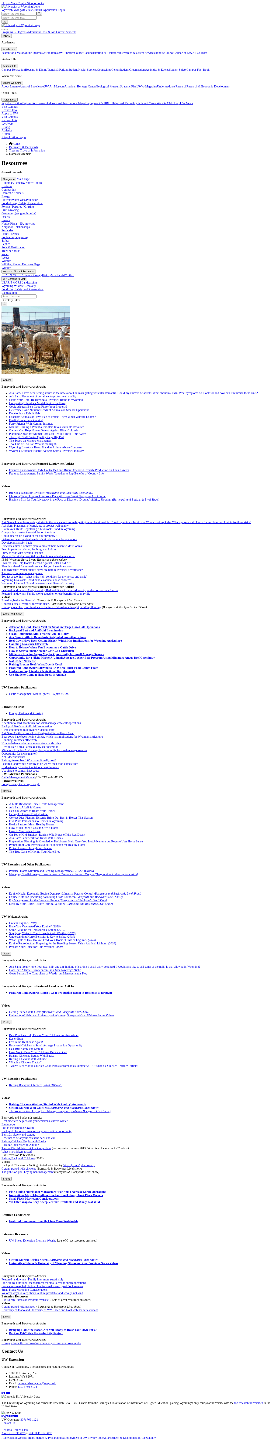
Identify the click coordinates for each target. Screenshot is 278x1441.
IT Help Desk (116, 103)
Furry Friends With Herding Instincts (31, 423)
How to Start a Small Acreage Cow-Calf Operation (41, 650)
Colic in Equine (22, 923)
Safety (5, 240)
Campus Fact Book (198, 69)
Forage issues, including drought (21, 784)
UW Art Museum (54, 86)
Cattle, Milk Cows (12, 614)
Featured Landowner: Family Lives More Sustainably (43, 1221)
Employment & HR (96, 103)
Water (5, 254)
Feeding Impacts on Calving (26, 420)
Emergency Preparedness (49, 1437)
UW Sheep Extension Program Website (32, 1240)
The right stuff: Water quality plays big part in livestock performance (42, 569)
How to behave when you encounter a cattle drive (31, 743)
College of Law (183, 52)
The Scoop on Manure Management (30, 440)
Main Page (23, 179)
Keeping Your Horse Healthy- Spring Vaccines (61, 903)
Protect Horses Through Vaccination (30, 848)
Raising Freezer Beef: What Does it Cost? (35, 664)
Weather (69, 275)
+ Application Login (53, 10)
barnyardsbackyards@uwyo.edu (37, 1383)
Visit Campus (10, 106)
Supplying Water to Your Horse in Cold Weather (42, 933)
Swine (6, 1316)
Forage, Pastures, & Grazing (26, 713)
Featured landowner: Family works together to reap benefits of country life (46, 593)
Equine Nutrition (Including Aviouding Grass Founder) (66, 897)
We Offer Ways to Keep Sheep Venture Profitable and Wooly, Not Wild (54, 1202)
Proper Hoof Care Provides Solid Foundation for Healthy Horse (47, 844)
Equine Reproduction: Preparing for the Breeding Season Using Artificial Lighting (62, 943)
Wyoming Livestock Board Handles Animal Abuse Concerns (45, 447)
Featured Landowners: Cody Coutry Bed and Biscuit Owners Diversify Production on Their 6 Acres (69, 470)
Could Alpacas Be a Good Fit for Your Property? (38, 406)
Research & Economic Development (208, 86)
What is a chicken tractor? (17, 1151)
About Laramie (11, 86)
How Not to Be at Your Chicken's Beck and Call (38, 1052)
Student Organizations (132, 69)
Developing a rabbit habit (17, 542)
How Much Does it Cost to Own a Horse (33, 827)
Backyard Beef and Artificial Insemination (36, 630)
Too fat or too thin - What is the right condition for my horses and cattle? (45, 576)
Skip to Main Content (14, 3)
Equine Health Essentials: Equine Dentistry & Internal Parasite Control (75, 893)
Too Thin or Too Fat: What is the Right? (33, 444)
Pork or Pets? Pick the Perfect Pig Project (36, 1333)
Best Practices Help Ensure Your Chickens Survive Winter (43, 1035)
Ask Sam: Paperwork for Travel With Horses (36, 838)
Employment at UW (76, 1437)
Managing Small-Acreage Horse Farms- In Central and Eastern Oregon (73, 874)
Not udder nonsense (13, 757)
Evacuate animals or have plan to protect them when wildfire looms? (42, 546)
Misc (54, 275)
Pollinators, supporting (15, 237)
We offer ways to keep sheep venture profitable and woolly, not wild (42, 1293)
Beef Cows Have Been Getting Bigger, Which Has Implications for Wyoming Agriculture (65, 640)
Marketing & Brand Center (141, 103)
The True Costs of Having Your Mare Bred (34, 851)
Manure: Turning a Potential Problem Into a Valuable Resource (46, 427)
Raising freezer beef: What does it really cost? (29, 760)
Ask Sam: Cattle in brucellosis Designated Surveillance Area (38, 733)
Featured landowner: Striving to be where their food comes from (40, 763)
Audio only (88, 1165)
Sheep (6, 1178)
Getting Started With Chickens (54, 1107)
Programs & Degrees (14, 32)
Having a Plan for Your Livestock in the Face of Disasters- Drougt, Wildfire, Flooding (84, 499)
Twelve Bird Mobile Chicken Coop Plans (26, 1148)
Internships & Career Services (137, 52)
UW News (186, 103)
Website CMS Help (168, 103)
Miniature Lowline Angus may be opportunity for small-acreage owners (44, 750)
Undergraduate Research (171, 86)
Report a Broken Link (15, 1429)
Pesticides (7, 230)
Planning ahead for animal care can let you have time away (37, 566)
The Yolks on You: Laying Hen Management (59, 1111)
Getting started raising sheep (18, 1306)
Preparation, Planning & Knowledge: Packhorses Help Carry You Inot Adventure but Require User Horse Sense (76, 841)
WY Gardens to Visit (14, 278)
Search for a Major (13, 52)
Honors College (164, 52)
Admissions (34, 32)
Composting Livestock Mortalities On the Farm (37, 403)
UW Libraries (66, 52)
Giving (17, 10)
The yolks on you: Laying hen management (28, 1172)
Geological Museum (108, 86)
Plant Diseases (10, 233)
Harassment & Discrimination (123, 1437)
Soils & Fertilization (13, 247)
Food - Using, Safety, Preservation (22, 203)
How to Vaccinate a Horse (24, 831)
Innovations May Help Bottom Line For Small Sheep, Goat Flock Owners (56, 1195)
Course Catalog (83, 52)
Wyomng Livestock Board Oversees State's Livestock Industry (46, 450)
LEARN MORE (12, 275)
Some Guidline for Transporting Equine (37, 929)
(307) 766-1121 (28, 1419)
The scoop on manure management (22, 573)
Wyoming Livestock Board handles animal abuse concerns (36, 580)
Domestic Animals (12, 193)
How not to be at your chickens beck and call (28, 1138)
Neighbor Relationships (16, 227)
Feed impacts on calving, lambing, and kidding (29, 549)
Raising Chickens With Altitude (28, 1059)
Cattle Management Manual (39, 693)
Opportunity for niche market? (20, 753)
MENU (6, 35)
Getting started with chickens (19, 1168)
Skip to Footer (35, 3)
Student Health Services (82, 69)
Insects (6, 216)
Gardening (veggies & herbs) (19, 213)
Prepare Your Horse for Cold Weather (36, 946)
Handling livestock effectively (19, 740)
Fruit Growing (10, 210)
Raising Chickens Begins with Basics (24, 1141)
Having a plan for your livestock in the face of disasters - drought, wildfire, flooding (51, 607)
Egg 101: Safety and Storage (26, 1048)
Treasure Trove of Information (27, 150)
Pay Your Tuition (12, 103)
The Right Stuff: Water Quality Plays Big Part (36, 437)
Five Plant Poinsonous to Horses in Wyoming (36, 821)
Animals (27, 275)
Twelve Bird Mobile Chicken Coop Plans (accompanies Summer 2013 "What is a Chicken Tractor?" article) (73, 1065)
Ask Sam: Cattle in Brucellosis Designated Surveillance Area (47, 637)
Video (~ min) (71, 1165)
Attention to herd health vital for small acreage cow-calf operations (41, 723)
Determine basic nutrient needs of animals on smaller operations (39, 539)
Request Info (9, 110)
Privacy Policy (96, 1437)
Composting (9, 189)
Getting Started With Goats (49, 1012)
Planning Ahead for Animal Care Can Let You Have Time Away (47, 433)
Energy (6, 196)
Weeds (5, 257)
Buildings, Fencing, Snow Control (22, 182)
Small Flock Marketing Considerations (34, 1198)
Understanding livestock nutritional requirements (30, 767)
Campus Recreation (13, 69)
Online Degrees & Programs (41, 52)
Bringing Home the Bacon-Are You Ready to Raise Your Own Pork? (53, 1329)
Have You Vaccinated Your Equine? (35, 926)
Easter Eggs (16, 1038)
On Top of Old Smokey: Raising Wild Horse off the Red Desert (47, 834)
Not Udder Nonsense (22, 661)
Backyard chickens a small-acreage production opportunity (36, 1131)
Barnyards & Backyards (23, 147)
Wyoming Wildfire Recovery (19, 285)
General (7, 380)
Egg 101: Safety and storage (18, 1134)
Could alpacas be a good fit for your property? (29, 535)
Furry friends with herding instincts (22, 552)
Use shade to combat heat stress (20, 770)
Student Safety (177, 69)
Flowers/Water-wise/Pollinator (20, 199)
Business (7, 186)
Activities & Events (157, 69)
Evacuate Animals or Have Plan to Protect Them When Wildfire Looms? (52, 416)
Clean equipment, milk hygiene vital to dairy (28, 729)
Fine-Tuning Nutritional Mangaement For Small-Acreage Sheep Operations (57, 1191)
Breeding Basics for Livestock (51, 492)
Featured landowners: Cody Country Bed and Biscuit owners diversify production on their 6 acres (60, 590)
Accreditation (10, 1437)
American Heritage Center (80, 86)
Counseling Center (108, 69)
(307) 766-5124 (27, 1386)
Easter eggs (8, 1124)
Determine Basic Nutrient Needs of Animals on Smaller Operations (49, 410)
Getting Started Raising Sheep (53, 1259)
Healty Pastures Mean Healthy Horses (31, 824)
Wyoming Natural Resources (18, 271)
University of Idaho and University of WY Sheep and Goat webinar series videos (50, 1310)
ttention (16, 627)
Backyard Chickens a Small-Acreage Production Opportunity (45, 1045)
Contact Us (8, 1423)
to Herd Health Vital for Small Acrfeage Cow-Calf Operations (60, 627)
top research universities (248, 1403)
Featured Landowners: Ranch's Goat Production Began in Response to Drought (60, 992)
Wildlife (6, 267)
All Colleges (199, 52)
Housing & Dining (36, 69)
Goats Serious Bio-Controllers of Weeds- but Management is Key (48, 973)
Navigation (9, 179)
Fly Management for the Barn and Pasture (58, 900)
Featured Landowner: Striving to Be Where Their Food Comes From (53, 667)
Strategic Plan (128, 86)
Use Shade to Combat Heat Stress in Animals (37, 674)
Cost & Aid (49, 32)
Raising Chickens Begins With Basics (31, 1055)
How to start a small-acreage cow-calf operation (30, 746)
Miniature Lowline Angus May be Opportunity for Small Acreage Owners (56, 654)
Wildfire (6, 261)
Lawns (6, 220)
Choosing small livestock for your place (25, 603)
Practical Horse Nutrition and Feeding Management (52, 870)
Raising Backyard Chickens (18, 1158)
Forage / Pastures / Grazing (18, 206)
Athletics (26, 10)
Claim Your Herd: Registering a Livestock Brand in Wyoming (46, 399)
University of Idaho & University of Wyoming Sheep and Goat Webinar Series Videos (63, 1263)
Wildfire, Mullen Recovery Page (21, 264)
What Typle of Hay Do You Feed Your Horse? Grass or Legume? (52, 940)
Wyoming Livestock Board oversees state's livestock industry (38, 583)
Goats (6, 953)
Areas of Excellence (32, 86)
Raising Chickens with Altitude (20, 1144)
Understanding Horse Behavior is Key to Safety (42, 936)
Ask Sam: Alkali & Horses (25, 807)
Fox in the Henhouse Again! (26, 1042)
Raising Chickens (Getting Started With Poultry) (47, 1104)
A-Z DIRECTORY (14, 1433)
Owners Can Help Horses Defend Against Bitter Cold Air (43, 430)
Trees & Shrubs (11, 250)
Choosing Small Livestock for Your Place (57, 496)
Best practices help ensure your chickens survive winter (35, 1121)
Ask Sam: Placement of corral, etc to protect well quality (42, 396)
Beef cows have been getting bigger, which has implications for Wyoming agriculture (52, 736)
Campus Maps (76, 103)
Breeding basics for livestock (19, 600)
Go (4, 21)
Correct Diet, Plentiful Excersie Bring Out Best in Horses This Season (51, 817)
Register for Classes (33, 103)
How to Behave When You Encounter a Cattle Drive (42, 647)
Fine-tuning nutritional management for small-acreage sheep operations (44, 1282)
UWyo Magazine (147, 86)
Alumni (36, 10)
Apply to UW (10, 113)
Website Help (26, 1437)
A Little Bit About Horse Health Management (36, 804)
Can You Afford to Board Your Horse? (32, 810)
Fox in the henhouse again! (18, 1127)
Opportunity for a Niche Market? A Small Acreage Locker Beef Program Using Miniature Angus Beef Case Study (82, 657)
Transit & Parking (57, 69)
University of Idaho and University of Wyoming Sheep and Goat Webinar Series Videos (61, 1015)
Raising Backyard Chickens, (35, 1085)
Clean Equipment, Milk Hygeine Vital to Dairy (39, 633)
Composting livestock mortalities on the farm (28, 532)
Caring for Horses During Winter (28, 814)
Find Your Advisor (56, 103)
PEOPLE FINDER (40, 1433)
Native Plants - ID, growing (18, 223)
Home (16, 143)
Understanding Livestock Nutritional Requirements (42, 671)
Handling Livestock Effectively (28, 644)
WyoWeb (7, 10)
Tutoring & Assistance (106, 52)
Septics (6, 244)
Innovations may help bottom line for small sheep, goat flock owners (42, 1286)
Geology (37, 275)
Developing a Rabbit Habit (25, 413)
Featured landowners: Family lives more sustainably (32, 1279)
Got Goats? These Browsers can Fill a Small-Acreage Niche (45, 970)
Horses (7, 791)
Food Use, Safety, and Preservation (22, 289)
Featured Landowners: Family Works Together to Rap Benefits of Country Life (56, 473)
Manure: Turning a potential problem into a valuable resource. (38, 556)
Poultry (7, 1022)
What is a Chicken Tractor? (25, 1062)
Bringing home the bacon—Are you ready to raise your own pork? (41, 1343)
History (46, 275)
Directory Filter (11, 300)
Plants (60, 275)
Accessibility (148, 1437)
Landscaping (29, 282)
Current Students (66, 32)
